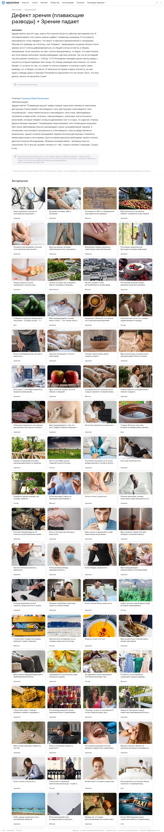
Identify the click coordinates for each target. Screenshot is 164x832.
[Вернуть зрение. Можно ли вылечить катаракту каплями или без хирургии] (135, 738)
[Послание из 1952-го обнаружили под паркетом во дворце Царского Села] (100, 204)
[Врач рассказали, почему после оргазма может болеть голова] (135, 346)
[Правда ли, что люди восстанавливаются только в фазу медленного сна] (100, 809)
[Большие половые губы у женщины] (64, 204)
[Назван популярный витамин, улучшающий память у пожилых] (28, 453)
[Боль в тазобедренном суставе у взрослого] (28, 346)
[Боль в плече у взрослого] (28, 774)
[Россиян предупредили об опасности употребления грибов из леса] (28, 524)
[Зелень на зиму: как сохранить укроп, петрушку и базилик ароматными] (64, 275)
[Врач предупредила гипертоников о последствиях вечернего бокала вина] (135, 560)
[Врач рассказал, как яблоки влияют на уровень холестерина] (135, 204)
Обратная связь (111, 830)
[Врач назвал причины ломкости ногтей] (28, 738)
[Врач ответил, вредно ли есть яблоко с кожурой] (64, 382)
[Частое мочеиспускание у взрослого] (28, 560)
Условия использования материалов (92, 830)
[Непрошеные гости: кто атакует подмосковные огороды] (135, 310)
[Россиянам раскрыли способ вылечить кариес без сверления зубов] (100, 738)
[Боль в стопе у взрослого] (100, 489)
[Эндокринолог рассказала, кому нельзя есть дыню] (64, 667)
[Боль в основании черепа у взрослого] (64, 738)
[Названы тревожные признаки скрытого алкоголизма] (64, 595)
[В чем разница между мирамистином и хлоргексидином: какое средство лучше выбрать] (64, 560)
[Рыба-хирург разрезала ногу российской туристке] (28, 809)
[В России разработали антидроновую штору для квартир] (64, 809)
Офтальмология (30, 9)
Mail (3, 830)
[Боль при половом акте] (135, 453)
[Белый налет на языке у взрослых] (100, 774)
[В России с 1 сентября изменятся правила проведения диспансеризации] (28, 382)
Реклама (19, 830)
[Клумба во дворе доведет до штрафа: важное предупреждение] (28, 489)
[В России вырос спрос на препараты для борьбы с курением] (64, 489)
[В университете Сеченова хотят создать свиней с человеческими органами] (100, 382)
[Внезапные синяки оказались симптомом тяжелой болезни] (100, 239)
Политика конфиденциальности (149, 830)
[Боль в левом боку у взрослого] (100, 595)
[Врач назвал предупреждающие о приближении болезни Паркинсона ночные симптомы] (28, 667)
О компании (10, 830)
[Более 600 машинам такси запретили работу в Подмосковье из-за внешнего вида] (135, 809)
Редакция (75, 830)
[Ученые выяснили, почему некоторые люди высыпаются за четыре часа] (135, 489)
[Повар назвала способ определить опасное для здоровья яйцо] (28, 275)
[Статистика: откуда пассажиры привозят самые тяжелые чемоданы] (28, 631)
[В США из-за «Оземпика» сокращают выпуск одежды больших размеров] (135, 667)
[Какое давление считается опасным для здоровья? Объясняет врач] (28, 204)
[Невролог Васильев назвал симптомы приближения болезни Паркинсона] (135, 702)
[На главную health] (12, 2)
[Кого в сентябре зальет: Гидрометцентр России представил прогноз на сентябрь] (64, 453)
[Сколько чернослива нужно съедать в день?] (100, 346)
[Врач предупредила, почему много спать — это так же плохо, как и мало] (64, 310)
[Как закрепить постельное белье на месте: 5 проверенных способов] (135, 774)
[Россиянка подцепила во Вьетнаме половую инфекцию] (135, 239)
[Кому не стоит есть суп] (100, 631)
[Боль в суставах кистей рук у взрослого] (64, 524)
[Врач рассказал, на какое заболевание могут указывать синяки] (64, 239)
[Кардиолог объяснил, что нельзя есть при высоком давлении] (100, 310)
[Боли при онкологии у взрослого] (100, 417)
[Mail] (3, 2)
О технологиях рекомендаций (128, 830)
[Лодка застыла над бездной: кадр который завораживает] (135, 595)
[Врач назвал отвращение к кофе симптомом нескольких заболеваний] (100, 524)
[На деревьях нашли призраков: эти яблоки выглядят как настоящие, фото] (100, 667)
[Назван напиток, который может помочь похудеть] (135, 382)
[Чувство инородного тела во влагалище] (64, 346)
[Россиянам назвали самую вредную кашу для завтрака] (135, 275)
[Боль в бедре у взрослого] (100, 560)
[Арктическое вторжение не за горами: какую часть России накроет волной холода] (64, 631)
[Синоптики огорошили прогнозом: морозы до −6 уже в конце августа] (64, 774)
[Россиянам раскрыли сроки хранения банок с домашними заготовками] (64, 702)
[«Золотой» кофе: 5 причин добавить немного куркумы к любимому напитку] (28, 702)
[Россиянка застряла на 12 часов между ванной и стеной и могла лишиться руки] (100, 453)
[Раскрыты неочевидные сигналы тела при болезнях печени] (28, 239)
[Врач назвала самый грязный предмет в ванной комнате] (135, 524)
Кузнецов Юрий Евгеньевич (35, 98)
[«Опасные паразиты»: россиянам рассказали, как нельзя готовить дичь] (28, 417)
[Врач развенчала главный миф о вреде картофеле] (135, 631)
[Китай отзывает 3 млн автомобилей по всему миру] (100, 275)
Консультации (17, 9)
